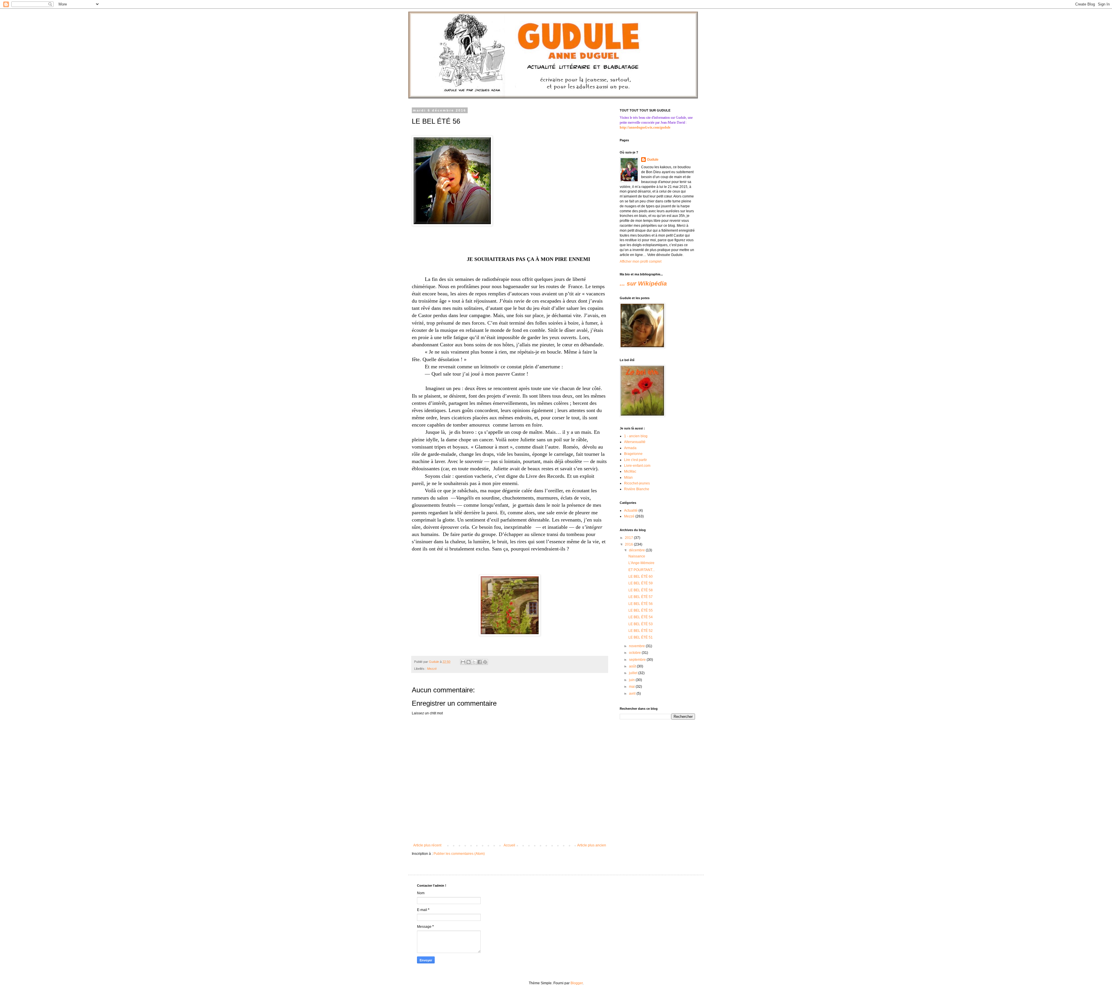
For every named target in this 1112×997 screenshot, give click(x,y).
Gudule (653, 160)
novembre (637, 646)
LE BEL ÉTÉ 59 (640, 583)
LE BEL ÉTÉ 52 (640, 631)
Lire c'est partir (635, 460)
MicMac (630, 471)
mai (632, 687)
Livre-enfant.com (637, 466)
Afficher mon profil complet (640, 261)
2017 (629, 538)
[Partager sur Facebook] (479, 662)
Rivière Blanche (636, 489)
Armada (630, 448)
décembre (637, 550)
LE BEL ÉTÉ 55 (640, 610)
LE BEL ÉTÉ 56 (640, 604)
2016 (629, 544)
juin (632, 680)
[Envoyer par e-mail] (463, 662)
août (633, 666)
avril (633, 694)
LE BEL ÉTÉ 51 (640, 637)
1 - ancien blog (636, 436)
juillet (633, 673)
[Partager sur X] (474, 662)
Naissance (636, 556)
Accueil (509, 845)
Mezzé (432, 668)
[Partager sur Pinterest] (485, 662)
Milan (628, 477)
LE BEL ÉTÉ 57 (640, 597)
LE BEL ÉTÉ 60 (640, 577)
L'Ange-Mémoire (641, 563)
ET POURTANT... (641, 570)
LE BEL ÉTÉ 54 (640, 617)
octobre (635, 653)
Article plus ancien (591, 845)
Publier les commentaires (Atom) (459, 854)
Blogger (576, 983)
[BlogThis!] (468, 662)
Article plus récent (427, 845)
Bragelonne (633, 454)
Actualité (631, 510)
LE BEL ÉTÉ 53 (640, 624)
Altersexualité (634, 442)
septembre (638, 660)
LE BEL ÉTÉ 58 (640, 590)
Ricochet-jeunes (637, 483)
